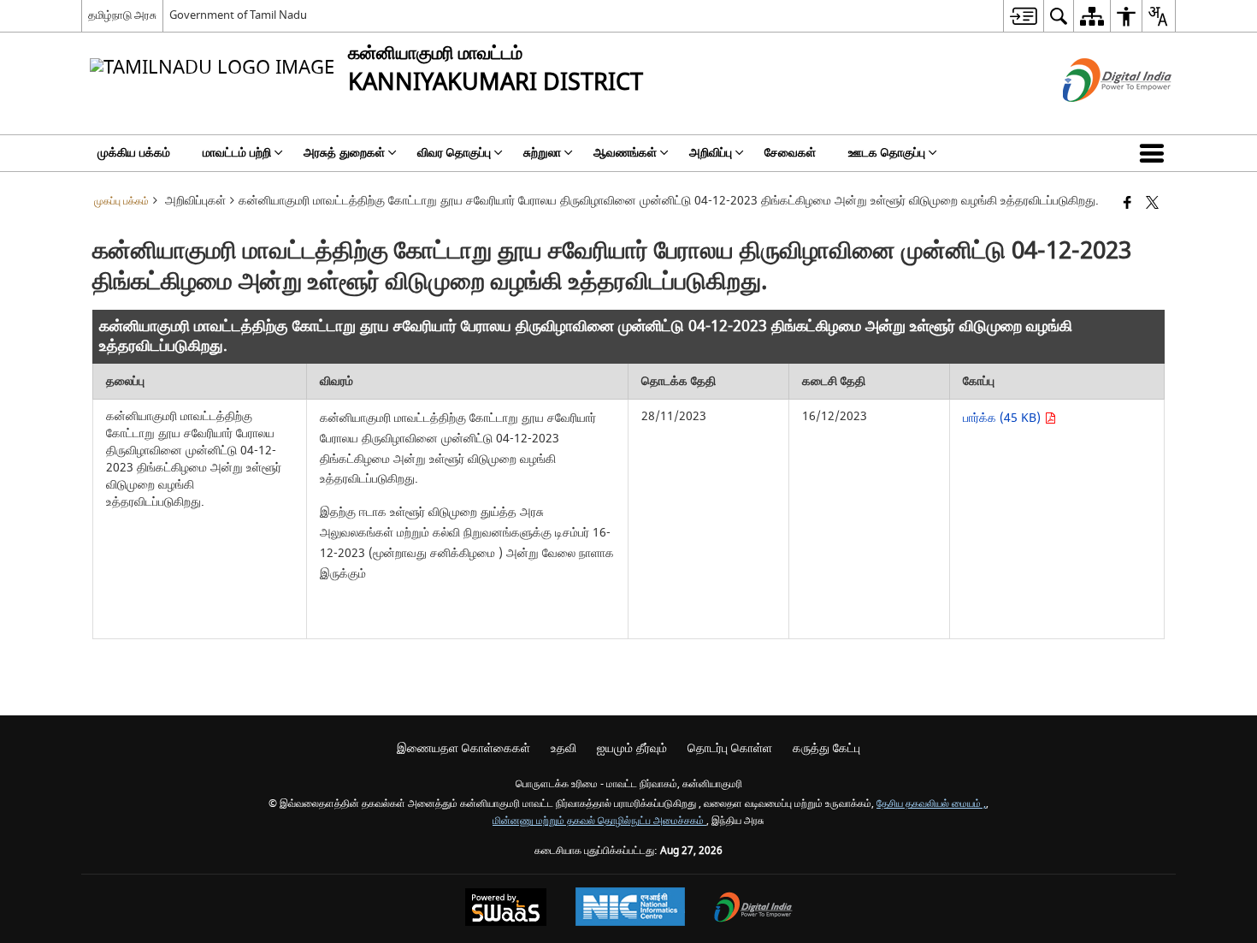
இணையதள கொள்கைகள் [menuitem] (463, 748)
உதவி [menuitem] (563, 748)
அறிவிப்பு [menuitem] (710, 153)
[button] (1155, 153)
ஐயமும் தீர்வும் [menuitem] (632, 748)
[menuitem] (1023, 16)
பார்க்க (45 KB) (1003, 418)
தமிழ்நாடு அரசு (122, 15)
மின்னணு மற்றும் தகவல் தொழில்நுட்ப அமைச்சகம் (599, 821)
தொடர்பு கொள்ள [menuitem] (730, 748)
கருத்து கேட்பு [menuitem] (826, 748)
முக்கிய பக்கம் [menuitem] (133, 153)
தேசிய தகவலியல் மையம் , (931, 804)
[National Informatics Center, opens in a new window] (630, 909)
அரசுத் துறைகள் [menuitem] (344, 153)
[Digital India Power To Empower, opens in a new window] (753, 909)
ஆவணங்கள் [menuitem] (625, 153)
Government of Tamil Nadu (238, 15)
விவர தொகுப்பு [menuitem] (454, 153)
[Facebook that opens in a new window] (1127, 204)
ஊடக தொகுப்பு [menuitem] (886, 153)
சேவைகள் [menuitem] (790, 153)
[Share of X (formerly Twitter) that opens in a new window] (1152, 204)
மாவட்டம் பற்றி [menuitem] (237, 153)
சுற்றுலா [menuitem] (542, 153)
